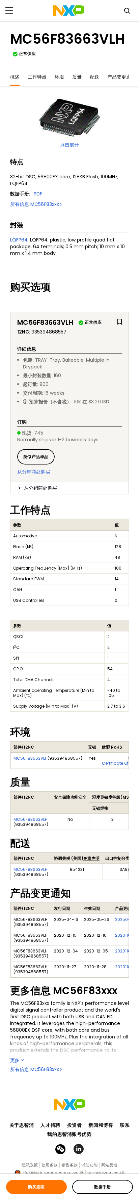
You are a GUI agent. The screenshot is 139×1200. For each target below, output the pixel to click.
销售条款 (69, 1165)
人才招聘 (50, 1125)
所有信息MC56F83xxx (34, 204)
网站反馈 (109, 1165)
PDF (38, 193)
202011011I (124, 935)
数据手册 (102, 1187)
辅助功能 (89, 1165)
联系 (125, 1125)
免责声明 (91, 858)
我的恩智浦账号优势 (69, 1134)
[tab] (69, 488)
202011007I (126, 967)
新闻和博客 (100, 1125)
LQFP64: (19, 239)
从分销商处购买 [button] (40, 488)
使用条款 (49, 1165)
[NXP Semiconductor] (68, 10)
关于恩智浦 (21, 1125)
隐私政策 (30, 1165)
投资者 (74, 1125)
